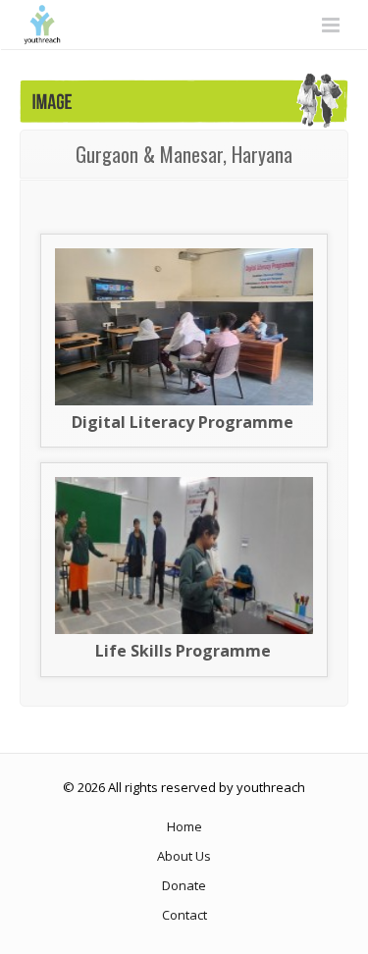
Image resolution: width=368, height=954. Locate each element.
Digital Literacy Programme (182, 422)
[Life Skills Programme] (184, 629)
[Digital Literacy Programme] (184, 400)
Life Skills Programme (183, 651)
